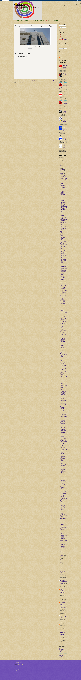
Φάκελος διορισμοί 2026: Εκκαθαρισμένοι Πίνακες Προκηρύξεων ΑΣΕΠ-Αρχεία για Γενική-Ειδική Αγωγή (63, 66)
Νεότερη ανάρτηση (17, 80)
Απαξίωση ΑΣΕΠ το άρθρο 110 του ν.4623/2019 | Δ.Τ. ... (63, 478)
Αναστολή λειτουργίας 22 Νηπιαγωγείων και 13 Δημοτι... (63, 447)
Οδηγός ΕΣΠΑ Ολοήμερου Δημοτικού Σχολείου (63, 212)
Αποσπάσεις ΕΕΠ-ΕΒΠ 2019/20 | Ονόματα (63, 197)
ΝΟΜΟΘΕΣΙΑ (43, 20)
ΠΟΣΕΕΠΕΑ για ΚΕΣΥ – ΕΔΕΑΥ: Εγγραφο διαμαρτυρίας (63, 209)
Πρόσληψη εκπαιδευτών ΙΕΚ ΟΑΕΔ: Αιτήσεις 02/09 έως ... (63, 226)
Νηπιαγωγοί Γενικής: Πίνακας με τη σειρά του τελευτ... (63, 433)
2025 (60, 160)
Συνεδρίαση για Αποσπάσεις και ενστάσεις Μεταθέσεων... (62, 310)
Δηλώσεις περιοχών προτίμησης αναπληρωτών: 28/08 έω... (63, 279)
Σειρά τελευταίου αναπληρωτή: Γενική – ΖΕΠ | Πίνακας (63, 436)
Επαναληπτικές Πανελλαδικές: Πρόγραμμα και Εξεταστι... (62, 407)
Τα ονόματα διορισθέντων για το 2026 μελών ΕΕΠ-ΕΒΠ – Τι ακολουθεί (64, 112)
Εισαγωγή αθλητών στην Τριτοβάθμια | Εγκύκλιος (63, 220)
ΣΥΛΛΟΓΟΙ (49, 20)
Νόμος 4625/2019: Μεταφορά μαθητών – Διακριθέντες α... (63, 176)
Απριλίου (61, 552)
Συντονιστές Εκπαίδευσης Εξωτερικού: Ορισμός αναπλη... (63, 194)
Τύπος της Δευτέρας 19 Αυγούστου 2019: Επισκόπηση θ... (63, 516)
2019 (60, 168)
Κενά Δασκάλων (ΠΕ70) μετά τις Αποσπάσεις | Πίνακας (63, 324)
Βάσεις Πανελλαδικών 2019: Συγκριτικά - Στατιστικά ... (63, 321)
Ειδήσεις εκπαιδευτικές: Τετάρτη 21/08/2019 (63, 475)
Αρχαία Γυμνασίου (61, 649)
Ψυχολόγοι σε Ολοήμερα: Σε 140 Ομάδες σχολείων (63, 392)
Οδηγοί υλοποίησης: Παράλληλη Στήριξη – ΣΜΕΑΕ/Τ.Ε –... (63, 288)
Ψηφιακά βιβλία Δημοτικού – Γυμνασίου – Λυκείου (63, 527)
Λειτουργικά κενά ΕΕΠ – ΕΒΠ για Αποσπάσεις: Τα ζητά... (63, 361)
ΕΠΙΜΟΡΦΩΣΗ (35, 20)
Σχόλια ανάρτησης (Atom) (21, 82)
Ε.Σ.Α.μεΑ (60, 656)
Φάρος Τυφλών (61, 657)
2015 (60, 562)
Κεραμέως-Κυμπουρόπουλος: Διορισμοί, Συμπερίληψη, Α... (63, 513)
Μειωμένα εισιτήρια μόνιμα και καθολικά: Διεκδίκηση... (63, 380)
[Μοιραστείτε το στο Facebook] (31, 48)
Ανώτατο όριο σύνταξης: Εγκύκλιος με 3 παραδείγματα (63, 463)
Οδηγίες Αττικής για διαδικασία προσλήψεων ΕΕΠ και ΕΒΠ (63, 256)
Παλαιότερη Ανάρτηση (53, 80)
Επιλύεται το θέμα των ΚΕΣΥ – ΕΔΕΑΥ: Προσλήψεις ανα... (63, 202)
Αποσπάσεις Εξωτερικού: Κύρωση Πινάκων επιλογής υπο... (63, 484)
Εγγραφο (43, 46)
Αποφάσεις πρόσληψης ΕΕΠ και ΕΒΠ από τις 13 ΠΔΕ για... (63, 369)
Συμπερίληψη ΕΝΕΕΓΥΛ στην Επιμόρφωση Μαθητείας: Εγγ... (63, 299)
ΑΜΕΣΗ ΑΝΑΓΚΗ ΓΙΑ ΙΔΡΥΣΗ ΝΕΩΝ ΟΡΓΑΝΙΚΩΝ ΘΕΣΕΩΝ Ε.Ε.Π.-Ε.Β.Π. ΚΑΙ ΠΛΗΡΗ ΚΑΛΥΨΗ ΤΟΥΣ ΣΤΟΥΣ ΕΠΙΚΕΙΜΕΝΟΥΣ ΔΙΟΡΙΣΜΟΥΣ (63, 592)
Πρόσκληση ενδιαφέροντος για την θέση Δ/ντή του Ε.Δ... (63, 285)
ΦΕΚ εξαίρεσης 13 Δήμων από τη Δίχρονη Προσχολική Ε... (63, 423)
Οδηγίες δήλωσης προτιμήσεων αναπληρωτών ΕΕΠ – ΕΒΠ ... (63, 238)
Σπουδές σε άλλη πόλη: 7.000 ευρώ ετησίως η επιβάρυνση (63, 541)
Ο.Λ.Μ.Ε (60, 651)
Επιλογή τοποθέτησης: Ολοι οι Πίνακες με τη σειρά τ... (63, 327)
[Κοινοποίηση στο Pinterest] (31, 48)
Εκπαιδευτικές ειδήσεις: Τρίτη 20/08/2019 (63, 493)
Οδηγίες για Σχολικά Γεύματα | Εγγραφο (63, 205)
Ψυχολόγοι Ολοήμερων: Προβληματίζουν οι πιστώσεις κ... (63, 374)
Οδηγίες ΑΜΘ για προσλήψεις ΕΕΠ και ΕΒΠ (63, 251)
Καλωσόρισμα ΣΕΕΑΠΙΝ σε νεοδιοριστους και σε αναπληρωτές (63, 617)
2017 (60, 559)
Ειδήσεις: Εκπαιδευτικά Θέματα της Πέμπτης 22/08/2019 (63, 453)
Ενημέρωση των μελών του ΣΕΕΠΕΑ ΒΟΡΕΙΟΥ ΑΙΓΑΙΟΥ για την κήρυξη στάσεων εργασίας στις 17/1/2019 (63, 634)
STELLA (19, 4)
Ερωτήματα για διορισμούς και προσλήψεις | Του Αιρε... (63, 430)
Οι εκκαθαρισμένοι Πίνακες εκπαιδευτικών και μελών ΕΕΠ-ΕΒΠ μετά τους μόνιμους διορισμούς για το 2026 (63, 86)
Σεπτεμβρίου (62, 173)
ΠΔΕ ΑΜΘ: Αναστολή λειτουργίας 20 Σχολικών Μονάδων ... (63, 404)
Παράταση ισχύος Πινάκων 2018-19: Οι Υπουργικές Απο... (63, 385)
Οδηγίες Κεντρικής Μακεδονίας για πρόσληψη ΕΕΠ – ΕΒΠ (63, 247)
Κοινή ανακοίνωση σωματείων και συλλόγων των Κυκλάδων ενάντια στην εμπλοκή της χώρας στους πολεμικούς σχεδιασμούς (63, 607)
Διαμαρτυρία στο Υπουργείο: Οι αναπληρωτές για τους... (63, 341)
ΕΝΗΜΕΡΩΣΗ (19, 20)
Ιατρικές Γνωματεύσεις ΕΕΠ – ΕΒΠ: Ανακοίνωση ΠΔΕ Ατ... (63, 223)
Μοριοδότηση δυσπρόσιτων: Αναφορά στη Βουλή (63, 538)
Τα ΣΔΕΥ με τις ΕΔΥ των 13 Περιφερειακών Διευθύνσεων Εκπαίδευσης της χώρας (65, 139)
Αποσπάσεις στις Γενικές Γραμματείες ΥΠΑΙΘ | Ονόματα (63, 332)
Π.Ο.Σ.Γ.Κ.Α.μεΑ (61, 655)
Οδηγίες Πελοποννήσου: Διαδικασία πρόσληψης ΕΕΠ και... (63, 253)
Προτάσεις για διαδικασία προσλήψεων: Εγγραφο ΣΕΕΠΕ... (63, 316)
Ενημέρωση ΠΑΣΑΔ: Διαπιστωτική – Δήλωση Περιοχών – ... (63, 465)
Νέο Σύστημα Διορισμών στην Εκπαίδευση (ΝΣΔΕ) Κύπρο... (63, 544)
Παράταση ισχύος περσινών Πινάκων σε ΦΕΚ (63, 304)
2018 (60, 558)
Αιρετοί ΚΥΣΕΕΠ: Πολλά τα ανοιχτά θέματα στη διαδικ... (63, 307)
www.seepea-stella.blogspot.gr (61, 38)
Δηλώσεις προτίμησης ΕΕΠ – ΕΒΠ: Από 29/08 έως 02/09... (63, 277)
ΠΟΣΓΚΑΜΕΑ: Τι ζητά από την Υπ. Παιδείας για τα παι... (63, 536)
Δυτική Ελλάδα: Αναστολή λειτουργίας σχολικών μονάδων (63, 268)
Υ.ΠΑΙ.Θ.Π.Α (56, 20)
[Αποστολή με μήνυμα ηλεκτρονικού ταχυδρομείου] (28, 48)
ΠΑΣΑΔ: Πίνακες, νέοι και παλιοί (63, 521)
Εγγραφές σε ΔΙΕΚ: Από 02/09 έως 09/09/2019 (63, 207)
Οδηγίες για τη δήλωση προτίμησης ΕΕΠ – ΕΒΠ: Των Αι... (63, 242)
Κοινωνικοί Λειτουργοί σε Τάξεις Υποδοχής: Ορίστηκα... (63, 398)
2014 (60, 563)
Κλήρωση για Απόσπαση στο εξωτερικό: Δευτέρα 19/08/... (63, 546)
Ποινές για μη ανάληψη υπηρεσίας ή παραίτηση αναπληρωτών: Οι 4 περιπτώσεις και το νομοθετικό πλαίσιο (63, 129)
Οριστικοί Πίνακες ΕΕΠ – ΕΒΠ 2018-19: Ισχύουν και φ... (63, 377)
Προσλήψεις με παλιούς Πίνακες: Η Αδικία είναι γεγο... (63, 411)
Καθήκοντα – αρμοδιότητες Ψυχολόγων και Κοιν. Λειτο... (63, 388)
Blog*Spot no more (62, 55)
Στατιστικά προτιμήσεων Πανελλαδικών (63, 282)
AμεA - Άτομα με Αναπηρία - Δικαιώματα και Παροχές (63, 581)
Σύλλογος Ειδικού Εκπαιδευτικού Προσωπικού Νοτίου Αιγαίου (63, 603)
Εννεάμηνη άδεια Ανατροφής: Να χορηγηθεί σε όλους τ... (63, 262)
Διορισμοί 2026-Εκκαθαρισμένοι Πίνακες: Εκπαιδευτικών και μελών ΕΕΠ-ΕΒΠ (65, 95)
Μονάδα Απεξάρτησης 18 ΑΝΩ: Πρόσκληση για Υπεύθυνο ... (63, 215)
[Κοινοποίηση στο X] (30, 48)
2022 (60, 164)
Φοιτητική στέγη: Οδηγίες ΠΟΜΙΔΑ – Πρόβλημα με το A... (63, 519)
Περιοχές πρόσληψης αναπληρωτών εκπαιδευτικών (63, 383)
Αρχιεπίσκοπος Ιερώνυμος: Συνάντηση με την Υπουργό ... (63, 414)
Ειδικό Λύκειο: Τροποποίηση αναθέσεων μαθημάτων (62, 191)
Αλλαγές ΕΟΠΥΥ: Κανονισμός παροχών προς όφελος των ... (63, 533)
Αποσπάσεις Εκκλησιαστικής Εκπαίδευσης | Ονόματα (62, 469)
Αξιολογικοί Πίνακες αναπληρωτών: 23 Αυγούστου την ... (63, 505)
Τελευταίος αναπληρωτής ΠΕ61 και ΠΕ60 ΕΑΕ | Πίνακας (63, 441)
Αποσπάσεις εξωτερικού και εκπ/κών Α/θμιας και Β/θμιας (63, 200)
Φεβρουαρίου (62, 555)
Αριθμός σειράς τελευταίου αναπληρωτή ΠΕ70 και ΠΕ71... (63, 444)
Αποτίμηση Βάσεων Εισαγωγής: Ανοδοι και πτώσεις (63, 293)
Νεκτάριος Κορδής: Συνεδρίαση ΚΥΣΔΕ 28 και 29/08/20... (63, 188)
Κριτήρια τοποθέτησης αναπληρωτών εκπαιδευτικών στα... (63, 363)
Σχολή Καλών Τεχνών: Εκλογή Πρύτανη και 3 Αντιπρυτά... (63, 496)
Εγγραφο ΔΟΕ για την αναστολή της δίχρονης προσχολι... (63, 507)
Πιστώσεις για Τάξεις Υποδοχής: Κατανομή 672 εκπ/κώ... (63, 345)
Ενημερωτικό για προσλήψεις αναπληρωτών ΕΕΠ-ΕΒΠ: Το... (63, 347)
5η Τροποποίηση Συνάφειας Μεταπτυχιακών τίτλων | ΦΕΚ (62, 338)
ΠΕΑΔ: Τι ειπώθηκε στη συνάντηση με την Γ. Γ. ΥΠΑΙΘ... (63, 179)
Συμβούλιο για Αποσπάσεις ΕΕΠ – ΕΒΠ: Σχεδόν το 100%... (63, 232)
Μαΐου (61, 551)
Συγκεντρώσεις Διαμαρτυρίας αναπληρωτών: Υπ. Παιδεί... (63, 351)
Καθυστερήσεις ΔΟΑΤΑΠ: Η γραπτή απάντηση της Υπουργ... (63, 498)
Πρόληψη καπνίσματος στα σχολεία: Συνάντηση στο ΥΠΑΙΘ (63, 472)
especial (60, 648)
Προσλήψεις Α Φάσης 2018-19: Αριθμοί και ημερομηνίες (63, 366)
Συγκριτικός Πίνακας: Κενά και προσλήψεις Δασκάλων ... (63, 296)
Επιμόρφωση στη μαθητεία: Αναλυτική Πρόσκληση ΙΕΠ (63, 354)
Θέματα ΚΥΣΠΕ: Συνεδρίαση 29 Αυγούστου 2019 (62, 301)
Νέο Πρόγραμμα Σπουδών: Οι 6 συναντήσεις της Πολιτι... (62, 182)
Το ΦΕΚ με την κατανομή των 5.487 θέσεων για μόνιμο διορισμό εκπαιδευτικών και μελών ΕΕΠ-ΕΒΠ (63, 146)
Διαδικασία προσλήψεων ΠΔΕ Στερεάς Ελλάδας (63, 271)
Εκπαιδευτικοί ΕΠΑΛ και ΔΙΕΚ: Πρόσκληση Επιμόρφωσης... (63, 524)
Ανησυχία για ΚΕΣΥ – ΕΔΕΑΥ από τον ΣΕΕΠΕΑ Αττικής (63, 229)
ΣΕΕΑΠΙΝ (61, 615)
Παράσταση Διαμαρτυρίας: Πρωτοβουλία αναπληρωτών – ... (63, 487)
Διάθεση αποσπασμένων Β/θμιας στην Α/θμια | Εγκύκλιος (63, 319)
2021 (60, 165)
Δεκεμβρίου (62, 169)
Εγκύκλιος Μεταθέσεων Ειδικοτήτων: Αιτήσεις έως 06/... (63, 450)
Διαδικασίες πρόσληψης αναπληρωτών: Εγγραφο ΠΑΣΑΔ (63, 417)
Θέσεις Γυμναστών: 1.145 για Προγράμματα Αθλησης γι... (63, 420)
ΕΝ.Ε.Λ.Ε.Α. (61, 624)
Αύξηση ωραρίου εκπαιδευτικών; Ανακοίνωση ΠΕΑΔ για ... (63, 480)
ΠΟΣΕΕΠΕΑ (61, 589)
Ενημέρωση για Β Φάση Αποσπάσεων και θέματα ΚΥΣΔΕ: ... (63, 335)
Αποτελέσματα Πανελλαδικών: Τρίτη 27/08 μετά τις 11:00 (63, 330)
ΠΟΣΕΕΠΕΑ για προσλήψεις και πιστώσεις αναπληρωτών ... (63, 394)
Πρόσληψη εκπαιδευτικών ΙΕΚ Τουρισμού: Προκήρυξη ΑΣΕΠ (63, 400)
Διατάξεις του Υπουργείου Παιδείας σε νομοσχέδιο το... (63, 260)
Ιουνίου (61, 550)
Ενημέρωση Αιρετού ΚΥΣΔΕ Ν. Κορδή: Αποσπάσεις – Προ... (63, 491)
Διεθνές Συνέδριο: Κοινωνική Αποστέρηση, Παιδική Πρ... (63, 529)
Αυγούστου (62, 174)
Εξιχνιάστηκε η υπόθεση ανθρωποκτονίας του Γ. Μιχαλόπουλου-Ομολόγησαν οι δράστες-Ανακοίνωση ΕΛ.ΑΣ (63, 119)
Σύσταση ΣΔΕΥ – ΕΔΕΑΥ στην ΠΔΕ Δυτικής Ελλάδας (63, 266)
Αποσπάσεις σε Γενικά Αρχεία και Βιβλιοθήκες (63, 235)
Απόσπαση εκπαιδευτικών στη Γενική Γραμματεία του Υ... (63, 357)
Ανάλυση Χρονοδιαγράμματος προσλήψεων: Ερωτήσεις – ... (63, 456)
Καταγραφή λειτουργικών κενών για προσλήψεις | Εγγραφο (63, 290)
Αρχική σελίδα (34, 80)
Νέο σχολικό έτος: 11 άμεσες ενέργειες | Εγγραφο (63, 218)
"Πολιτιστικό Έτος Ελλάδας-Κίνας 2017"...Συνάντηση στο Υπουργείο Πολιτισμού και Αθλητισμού (63, 75)
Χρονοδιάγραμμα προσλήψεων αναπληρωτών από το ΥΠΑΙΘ (63, 459)
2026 (60, 159)
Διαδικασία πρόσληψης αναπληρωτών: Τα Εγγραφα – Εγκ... (63, 372)
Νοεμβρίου (61, 170)
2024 (60, 161)
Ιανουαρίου (62, 556)
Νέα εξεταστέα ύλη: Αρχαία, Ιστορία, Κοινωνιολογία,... (63, 427)
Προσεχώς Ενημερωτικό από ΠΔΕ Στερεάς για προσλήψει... (63, 313)
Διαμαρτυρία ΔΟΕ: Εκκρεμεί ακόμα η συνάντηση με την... (63, 510)
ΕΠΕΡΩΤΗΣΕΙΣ (27, 20)
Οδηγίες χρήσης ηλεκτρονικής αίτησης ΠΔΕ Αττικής (63, 244)
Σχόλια (61, 27)
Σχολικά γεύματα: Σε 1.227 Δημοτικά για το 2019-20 (63, 438)
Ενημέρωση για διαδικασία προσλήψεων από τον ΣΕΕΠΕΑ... (63, 273)
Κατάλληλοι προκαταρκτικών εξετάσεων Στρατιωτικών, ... (63, 501)
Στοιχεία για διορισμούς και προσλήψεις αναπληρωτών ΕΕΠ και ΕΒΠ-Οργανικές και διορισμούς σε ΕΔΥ (63, 103)
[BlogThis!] (29, 48)
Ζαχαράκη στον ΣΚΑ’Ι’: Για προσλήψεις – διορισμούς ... (63, 185)
